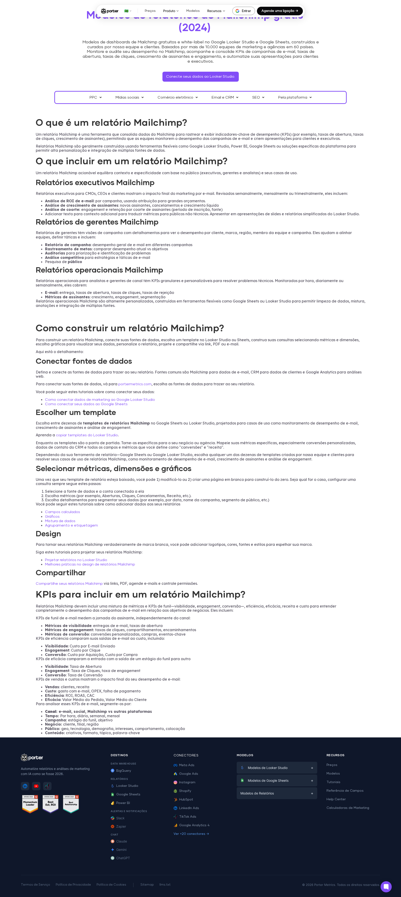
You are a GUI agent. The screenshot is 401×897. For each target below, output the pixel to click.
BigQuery (123, 770)
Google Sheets (128, 794)
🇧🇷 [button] (126, 11)
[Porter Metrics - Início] (109, 11)
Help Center (336, 799)
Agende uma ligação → (280, 11)
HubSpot (186, 799)
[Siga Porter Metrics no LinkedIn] (25, 786)
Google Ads (188, 773)
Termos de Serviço (35, 884)
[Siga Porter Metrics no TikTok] (47, 786)
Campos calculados (62, 512)
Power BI (123, 803)
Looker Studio (127, 786)
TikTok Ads (187, 816)
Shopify (185, 791)
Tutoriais (333, 782)
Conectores (186, 755)
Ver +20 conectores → (191, 834)
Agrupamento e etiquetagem (71, 525)
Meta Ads (186, 765)
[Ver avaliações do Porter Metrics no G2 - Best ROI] (50, 805)
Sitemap (147, 884)
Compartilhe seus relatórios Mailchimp (69, 583)
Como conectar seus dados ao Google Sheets (86, 404)
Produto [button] (169, 11)
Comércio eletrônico (175, 97)
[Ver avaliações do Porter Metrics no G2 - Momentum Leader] (30, 805)
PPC (93, 97)
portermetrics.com (135, 384)
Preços (150, 11)
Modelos (193, 11)
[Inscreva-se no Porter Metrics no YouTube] (36, 786)
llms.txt (165, 884)
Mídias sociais (127, 97)
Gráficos (52, 516)
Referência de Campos (345, 790)
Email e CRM (223, 97)
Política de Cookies (111, 884)
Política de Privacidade (73, 884)
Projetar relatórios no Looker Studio (76, 560)
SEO (256, 97)
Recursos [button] (214, 11)
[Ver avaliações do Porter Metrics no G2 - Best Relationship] (71, 805)
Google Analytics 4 (194, 825)
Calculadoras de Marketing (348, 808)
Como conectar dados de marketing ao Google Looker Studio (100, 400)
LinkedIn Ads (189, 808)
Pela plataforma (292, 97)
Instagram (187, 782)
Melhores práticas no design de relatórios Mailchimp (90, 564)
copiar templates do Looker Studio (87, 435)
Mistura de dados (60, 521)
